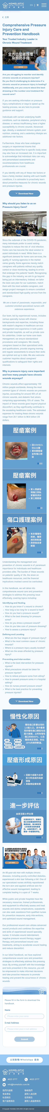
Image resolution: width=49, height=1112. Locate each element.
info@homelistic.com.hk (19, 1085)
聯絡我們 (28, 1091)
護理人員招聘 (30, 1094)
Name (7, 1010)
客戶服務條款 (9, 1101)
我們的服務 (8, 1091)
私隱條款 (7, 1098)
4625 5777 (12, 1080)
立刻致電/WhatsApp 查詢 (24, 1060)
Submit (24, 1039)
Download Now (25, 193)
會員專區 (7, 1094)
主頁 (7, 17)
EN (31, 5)
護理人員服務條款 (32, 1101)
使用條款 (28, 1098)
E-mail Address (12, 1023)
